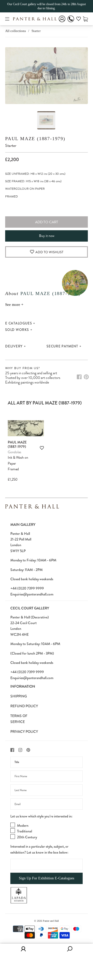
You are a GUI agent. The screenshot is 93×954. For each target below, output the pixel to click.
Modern (22, 825)
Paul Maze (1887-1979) (35, 138)
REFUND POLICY (24, 706)
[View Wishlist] (78, 20)
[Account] (62, 22)
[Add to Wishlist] (42, 448)
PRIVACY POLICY (24, 731)
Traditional (24, 831)
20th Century (27, 837)
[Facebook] (79, 376)
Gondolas (14, 452)
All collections (15, 31)
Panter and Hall (51, 920)
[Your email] (46, 804)
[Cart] (85, 19)
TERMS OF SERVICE (18, 718)
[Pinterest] (86, 376)
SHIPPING (18, 696)
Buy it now (46, 236)
